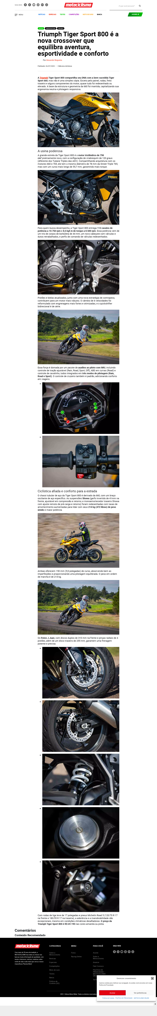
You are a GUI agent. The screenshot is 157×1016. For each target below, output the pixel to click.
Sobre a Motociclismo (54, 954)
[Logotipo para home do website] (78, 5)
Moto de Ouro (88, 14)
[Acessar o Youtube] (34, 5)
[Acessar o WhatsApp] (46, 5)
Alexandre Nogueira (54, 60)
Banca (99, 14)
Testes (62, 14)
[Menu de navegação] (16, 15)
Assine (95, 953)
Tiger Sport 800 (50, 28)
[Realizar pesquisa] (139, 5)
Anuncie (96, 962)
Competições (74, 14)
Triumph (60, 28)
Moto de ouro (54, 970)
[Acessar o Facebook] (25, 5)
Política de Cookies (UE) (54, 982)
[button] (152, 978)
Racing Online (76, 956)
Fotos (73, 953)
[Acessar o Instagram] (38, 5)
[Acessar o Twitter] (29, 5)
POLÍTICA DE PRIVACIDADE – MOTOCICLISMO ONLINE (132, 998)
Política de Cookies (108, 998)
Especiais (52, 14)
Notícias (41, 14)
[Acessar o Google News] (42, 5)
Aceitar (112, 993)
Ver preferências (140, 993)
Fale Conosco (98, 966)
